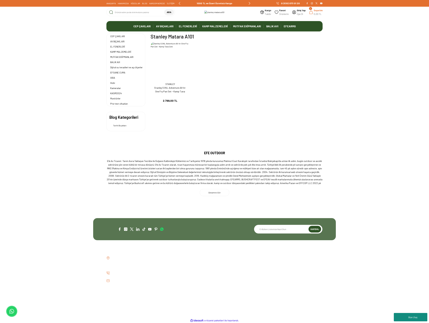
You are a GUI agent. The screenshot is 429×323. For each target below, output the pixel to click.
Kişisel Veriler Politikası (284, 275)
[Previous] (180, 3)
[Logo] (214, 12)
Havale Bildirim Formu (173, 269)
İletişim (165, 258)
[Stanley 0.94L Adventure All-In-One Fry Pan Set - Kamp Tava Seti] (170, 61)
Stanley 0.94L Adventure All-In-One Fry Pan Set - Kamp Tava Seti (170, 89)
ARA (169, 12)
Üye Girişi (221, 263)
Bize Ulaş (412, 317)
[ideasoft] (197, 320)
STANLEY (170, 84)
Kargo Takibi (168, 275)
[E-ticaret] (214, 320)
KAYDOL (315, 229)
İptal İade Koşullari (282, 269)
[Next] (249, 3)
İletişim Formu (169, 263)
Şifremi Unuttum (225, 269)
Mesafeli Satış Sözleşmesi (286, 258)
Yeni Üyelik (222, 258)
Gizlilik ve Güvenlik (282, 263)
